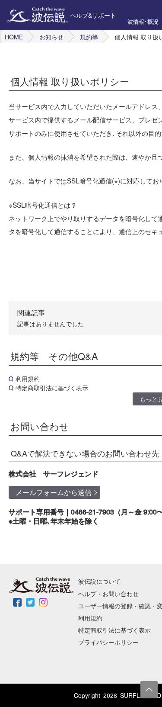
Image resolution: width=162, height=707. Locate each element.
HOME (14, 36)
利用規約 (28, 378)
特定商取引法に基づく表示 (52, 387)
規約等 (89, 36)
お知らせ (51, 36)
